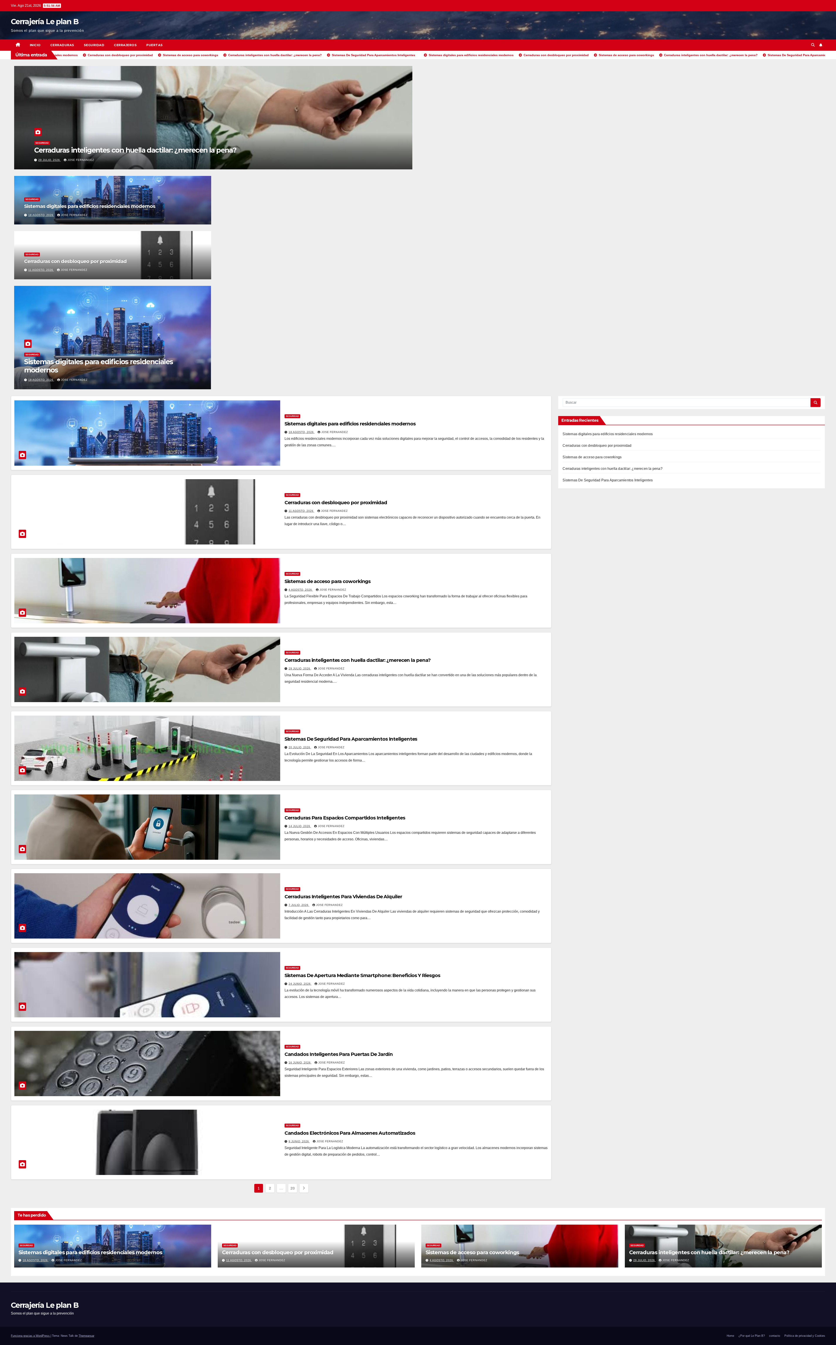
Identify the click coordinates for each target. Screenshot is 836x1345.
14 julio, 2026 (300, 826)
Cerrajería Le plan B (44, 21)
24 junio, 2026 (300, 983)
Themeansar (86, 1335)
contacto (774, 1335)
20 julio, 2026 (300, 747)
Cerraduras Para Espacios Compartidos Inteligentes (345, 818)
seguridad (94, 45)
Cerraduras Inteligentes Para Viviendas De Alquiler (343, 897)
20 (292, 1188)
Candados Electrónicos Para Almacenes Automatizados (350, 1133)
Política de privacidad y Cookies (804, 1335)
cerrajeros (125, 45)
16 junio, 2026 (300, 1062)
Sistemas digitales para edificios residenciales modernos (89, 206)
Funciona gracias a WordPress (31, 1335)
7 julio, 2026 (299, 905)
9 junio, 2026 (299, 1141)
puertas (154, 45)
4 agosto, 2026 (301, 589)
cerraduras (62, 45)
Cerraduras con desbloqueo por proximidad (150, 150)
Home (730, 1335)
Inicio (35, 45)
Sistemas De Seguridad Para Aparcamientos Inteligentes (351, 739)
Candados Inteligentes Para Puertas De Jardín (339, 1054)
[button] (813, 45)
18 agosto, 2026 (41, 215)
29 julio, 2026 (300, 668)
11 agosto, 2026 (96, 160)
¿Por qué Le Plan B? (751, 1335)
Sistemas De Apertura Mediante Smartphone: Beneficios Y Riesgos (362, 975)
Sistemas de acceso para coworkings (328, 581)
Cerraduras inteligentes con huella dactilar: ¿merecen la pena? (358, 660)
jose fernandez (128, 160)
